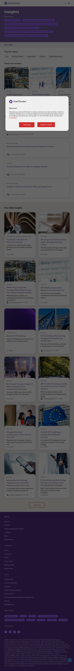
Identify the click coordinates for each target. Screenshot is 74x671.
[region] (37, 113)
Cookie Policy (13, 118)
